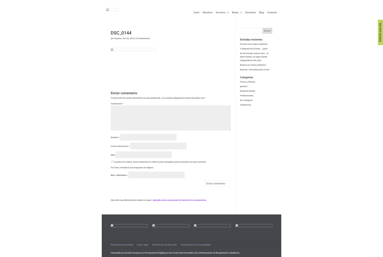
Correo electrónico (120, 146)
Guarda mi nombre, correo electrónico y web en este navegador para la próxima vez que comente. (160, 162)
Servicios (221, 12)
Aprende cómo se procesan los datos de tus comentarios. (180, 200)
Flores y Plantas (247, 82)
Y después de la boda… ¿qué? (254, 48)
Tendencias (245, 105)
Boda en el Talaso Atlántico (253, 65)
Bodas (235, 12)
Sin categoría (246, 100)
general (243, 86)
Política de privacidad (122, 245)
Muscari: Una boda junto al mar (254, 69)
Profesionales (246, 95)
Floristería (250, 12)
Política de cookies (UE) (164, 245)
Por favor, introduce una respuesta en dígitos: (132, 167)
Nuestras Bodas (247, 91)
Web (113, 155)
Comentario (117, 103)
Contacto (272, 12)
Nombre (115, 137)
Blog (261, 12)
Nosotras (207, 12)
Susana (117, 38)
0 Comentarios (143, 38)
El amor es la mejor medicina (254, 44)
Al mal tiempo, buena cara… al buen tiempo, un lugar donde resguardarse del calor (254, 57)
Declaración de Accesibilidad (196, 245)
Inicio (196, 12)
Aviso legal (142, 245)
